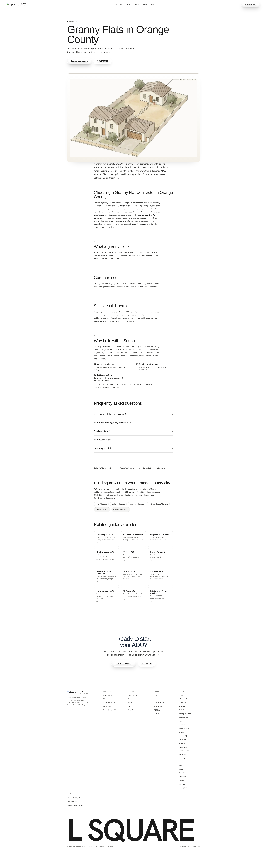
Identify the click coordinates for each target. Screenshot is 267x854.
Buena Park (183, 743)
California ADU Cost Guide (104, 468)
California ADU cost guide (104, 318)
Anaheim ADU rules (118, 504)
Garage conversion (109, 703)
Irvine (181, 695)
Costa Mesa (183, 710)
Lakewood (182, 777)
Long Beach (183, 754)
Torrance (182, 762)
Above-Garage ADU (109, 710)
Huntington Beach (185, 714)
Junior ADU (107, 706)
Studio (145, 5)
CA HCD (97, 495)
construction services (123, 212)
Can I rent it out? (102, 431)
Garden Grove (184, 728)
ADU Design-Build (146, 468)
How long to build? (103, 448)
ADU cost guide (102, 509)
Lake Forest (183, 699)
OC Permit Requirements (127, 468)
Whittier (181, 765)
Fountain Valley (184, 751)
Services (156, 699)
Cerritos (181, 780)
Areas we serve (159, 703)
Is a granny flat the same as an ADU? (111, 414)
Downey (181, 769)
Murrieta (182, 784)
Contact (156, 714)
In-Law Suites (162, 468)
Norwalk (182, 773)
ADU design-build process (126, 206)
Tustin (181, 721)
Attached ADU (108, 699)
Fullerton (182, 725)
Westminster (183, 747)
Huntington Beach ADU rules (158, 504)
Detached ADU (108, 695)
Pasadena (182, 758)
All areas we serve (120, 509)
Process (137, 5)
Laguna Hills (183, 740)
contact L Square (139, 224)
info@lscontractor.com (75, 805)
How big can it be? (102, 439)
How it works (118, 5)
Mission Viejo (183, 736)
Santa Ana (182, 703)
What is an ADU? (159, 706)
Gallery (130, 706)
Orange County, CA (73, 798)
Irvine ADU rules (101, 504)
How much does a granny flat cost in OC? (113, 422)
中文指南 (157, 710)
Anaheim (182, 706)
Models (128, 5)
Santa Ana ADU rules (137, 504)
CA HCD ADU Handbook (104, 498)
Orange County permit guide (128, 318)
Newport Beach (184, 717)
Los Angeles (183, 788)
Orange (181, 732)
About (152, 5)
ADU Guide (132, 710)
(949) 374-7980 (72, 801)
